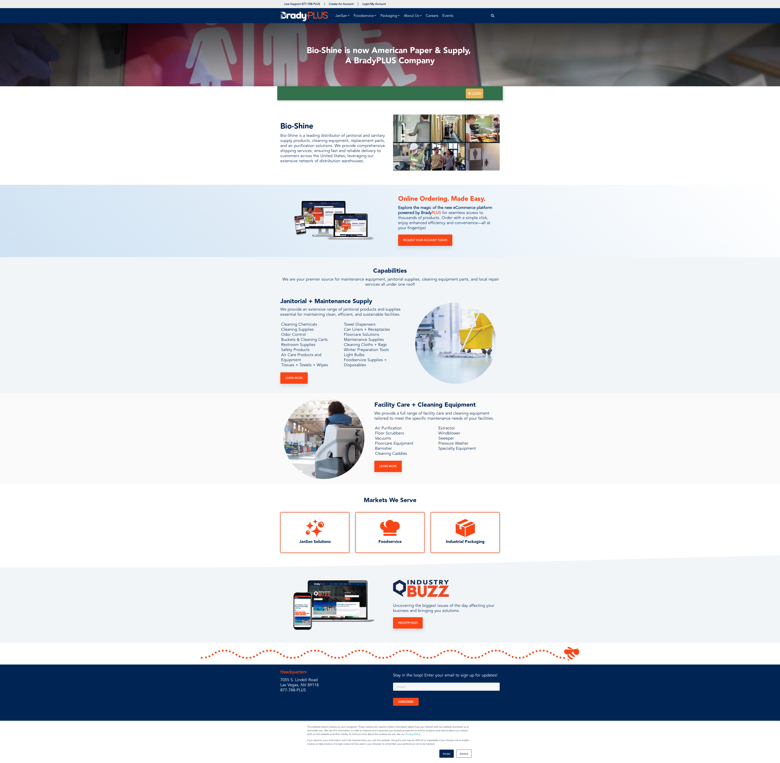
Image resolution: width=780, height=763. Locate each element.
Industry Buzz (408, 623)
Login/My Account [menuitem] (374, 4)
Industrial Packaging (465, 541)
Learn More (294, 378)
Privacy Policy (412, 734)
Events (447, 15)
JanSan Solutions (315, 541)
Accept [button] (446, 753)
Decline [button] (464, 753)
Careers (432, 15)
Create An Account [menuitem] (341, 4)
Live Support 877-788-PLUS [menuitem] (302, 4)
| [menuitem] (324, 4)
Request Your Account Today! (425, 240)
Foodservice (390, 541)
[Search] (493, 15)
